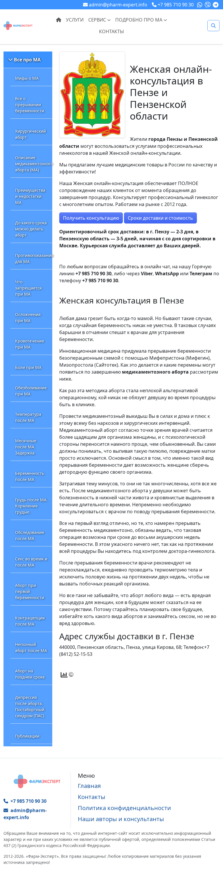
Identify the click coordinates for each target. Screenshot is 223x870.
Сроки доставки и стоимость (160, 218)
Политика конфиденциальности (124, 808)
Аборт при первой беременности (29, 591)
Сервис (97, 20)
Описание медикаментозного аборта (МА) (33, 164)
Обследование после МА (29, 535)
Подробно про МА (139, 20)
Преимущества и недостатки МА (30, 196)
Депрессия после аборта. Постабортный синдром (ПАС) (29, 706)
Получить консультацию (91, 218)
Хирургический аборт (30, 134)
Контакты (111, 31)
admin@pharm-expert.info (25, 814)
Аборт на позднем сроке (30, 674)
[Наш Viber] (208, 4)
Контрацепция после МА (30, 621)
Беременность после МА (29, 476)
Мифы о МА (27, 78)
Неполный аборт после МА (31, 647)
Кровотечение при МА (29, 344)
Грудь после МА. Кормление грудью (31, 506)
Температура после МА (28, 417)
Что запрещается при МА (28, 288)
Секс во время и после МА (31, 562)
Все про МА (27, 59)
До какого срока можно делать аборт (31, 229)
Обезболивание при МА (31, 391)
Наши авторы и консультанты (121, 819)
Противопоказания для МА (33, 258)
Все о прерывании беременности (29, 104)
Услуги (75, 20)
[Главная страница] (18, 25)
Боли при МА (28, 367)
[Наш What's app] (200, 4)
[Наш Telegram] (216, 4)
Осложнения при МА (28, 317)
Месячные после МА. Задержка (25, 447)
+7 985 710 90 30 (28, 801)
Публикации (27, 736)
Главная (89, 786)
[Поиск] (213, 25)
